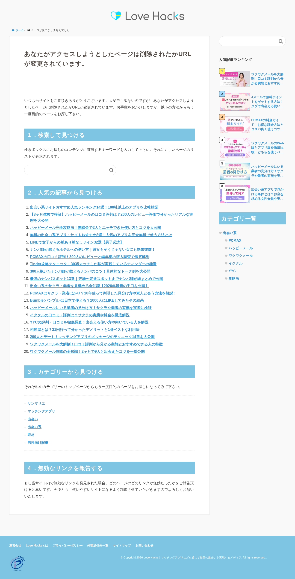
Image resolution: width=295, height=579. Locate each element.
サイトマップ (122, 545)
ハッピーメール (241, 248)
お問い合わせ (144, 545)
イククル (235, 263)
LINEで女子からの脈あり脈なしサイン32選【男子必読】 (77, 242)
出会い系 (34, 427)
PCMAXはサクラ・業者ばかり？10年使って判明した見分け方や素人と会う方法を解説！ (103, 293)
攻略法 (234, 278)
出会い (33, 419)
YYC (232, 271)
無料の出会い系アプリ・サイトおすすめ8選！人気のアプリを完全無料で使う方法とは (101, 235)
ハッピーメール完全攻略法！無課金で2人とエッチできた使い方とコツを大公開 (95, 227)
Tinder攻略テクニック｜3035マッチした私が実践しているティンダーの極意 (93, 264)
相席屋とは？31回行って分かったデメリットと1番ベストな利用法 (84, 330)
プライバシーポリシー (68, 545)
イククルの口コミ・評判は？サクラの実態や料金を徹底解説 (80, 315)
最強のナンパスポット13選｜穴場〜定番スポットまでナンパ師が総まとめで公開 (96, 279)
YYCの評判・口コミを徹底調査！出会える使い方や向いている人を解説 (89, 322)
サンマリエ (36, 403)
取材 (31, 435)
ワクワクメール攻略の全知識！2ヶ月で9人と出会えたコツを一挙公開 (87, 351)
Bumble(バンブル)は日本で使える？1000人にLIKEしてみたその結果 (87, 300)
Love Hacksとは (37, 545)
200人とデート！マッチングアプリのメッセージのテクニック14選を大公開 (92, 337)
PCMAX (235, 240)
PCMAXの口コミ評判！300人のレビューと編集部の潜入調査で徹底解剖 (89, 257)
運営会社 (15, 545)
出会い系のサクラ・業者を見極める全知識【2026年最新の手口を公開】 (89, 286)
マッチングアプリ (41, 411)
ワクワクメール (241, 256)
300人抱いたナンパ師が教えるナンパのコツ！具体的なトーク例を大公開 (90, 271)
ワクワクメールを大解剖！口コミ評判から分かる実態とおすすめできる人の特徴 (96, 344)
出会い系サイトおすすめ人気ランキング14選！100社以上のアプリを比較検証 (94, 207)
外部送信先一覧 (97, 545)
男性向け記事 (38, 442)
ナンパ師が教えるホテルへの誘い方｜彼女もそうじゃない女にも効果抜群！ (92, 249)
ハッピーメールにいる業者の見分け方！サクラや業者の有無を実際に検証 (91, 308)
